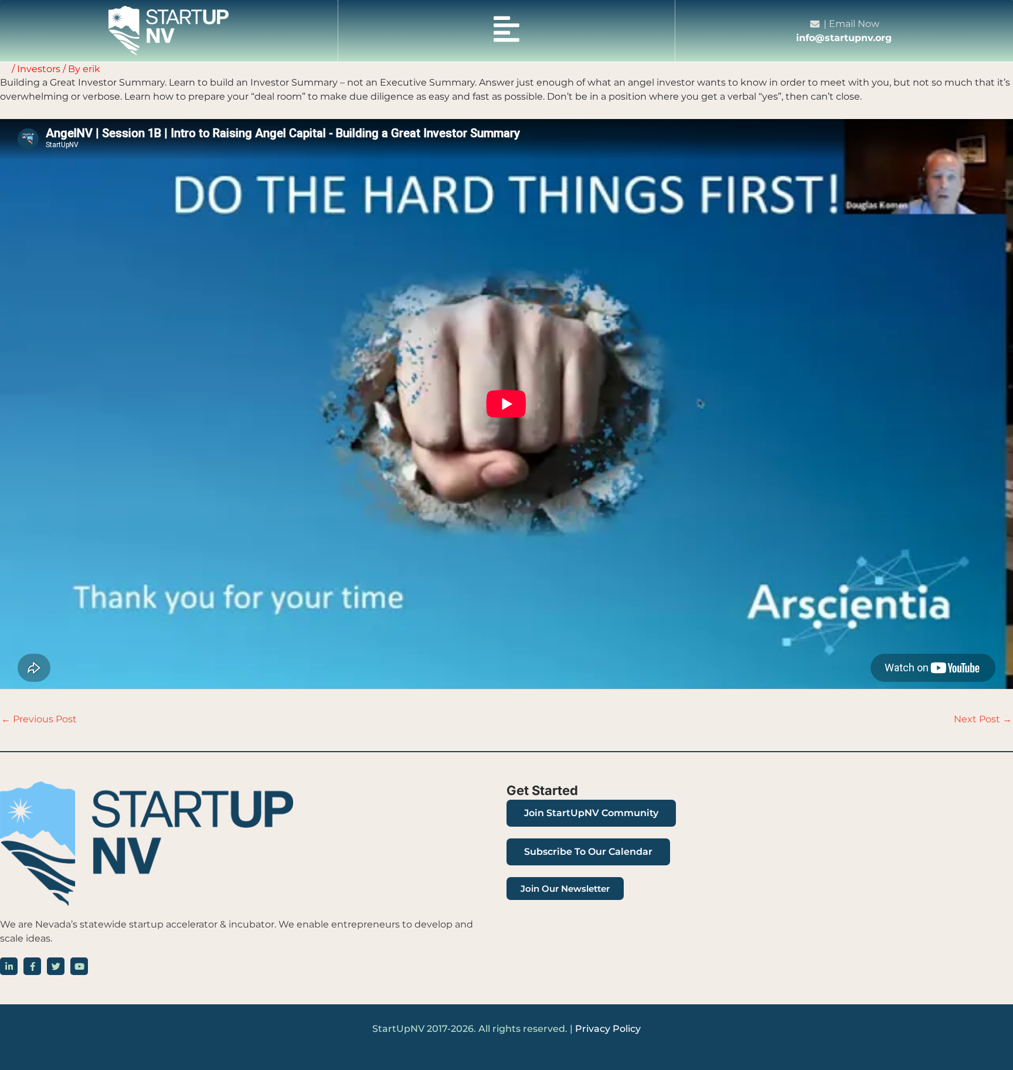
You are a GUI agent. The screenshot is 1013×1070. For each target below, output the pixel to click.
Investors (38, 68)
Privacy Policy (608, 1028)
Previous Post (39, 719)
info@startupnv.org (844, 37)
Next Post (983, 719)
